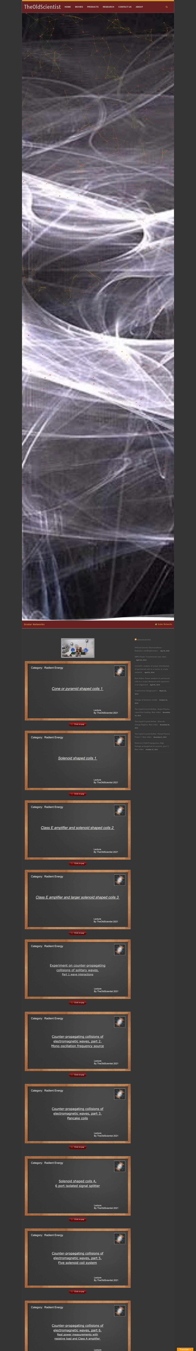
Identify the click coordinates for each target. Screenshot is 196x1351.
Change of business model (146, 700)
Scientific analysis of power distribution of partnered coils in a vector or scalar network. (152, 669)
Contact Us (124, 7)
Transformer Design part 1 (146, 691)
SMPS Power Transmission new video (150, 657)
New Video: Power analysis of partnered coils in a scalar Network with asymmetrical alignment (152, 681)
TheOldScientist (42, 7)
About (139, 7)
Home (68, 7)
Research (108, 7)
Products (93, 7)
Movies (79, 7)
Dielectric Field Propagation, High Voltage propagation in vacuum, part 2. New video (152, 746)
